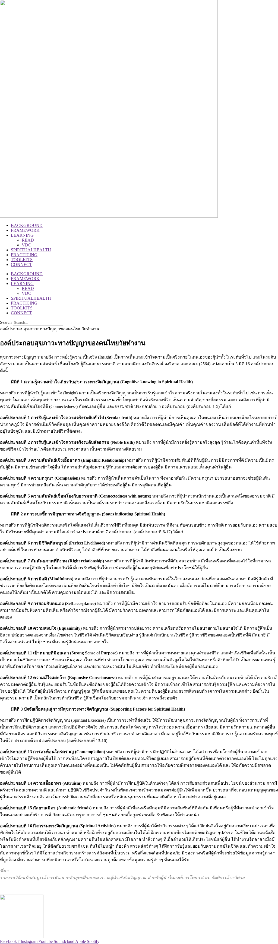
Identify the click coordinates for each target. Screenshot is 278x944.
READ (28, 240)
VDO (26, 245)
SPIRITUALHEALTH (31, 250)
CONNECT (21, 264)
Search (6, 322)
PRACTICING (24, 254)
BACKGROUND (27, 225)
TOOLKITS (22, 259)
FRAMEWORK (25, 230)
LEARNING (22, 235)
